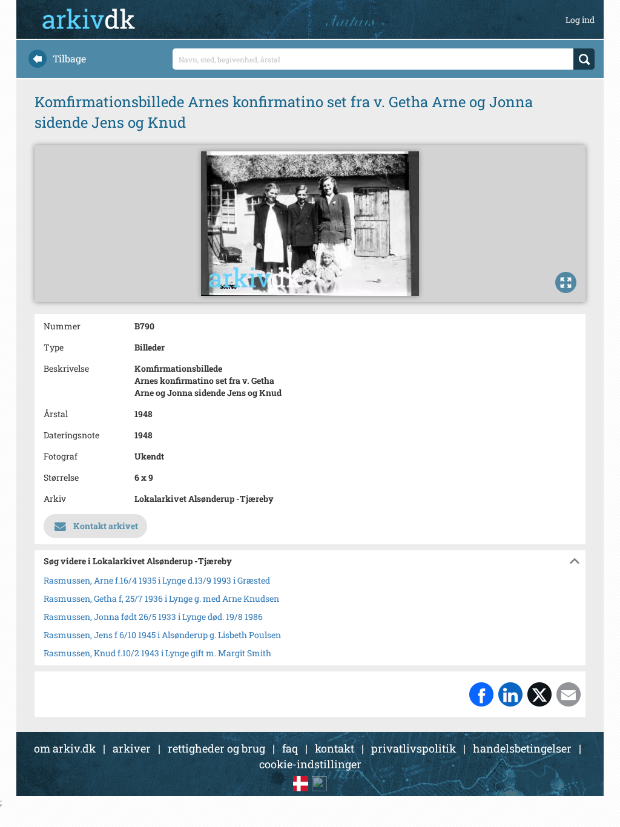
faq (290, 748)
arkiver (132, 748)
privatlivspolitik (413, 748)
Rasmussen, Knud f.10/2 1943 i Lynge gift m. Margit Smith (157, 653)
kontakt (334, 748)
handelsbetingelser (522, 748)
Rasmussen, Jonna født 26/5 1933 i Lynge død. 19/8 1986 (153, 616)
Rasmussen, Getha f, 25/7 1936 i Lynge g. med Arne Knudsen (161, 598)
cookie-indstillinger (310, 764)
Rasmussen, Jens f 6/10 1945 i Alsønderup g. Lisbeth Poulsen (162, 635)
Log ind (580, 19)
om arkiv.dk (65, 748)
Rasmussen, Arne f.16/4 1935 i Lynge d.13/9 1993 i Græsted (157, 580)
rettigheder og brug (216, 748)
